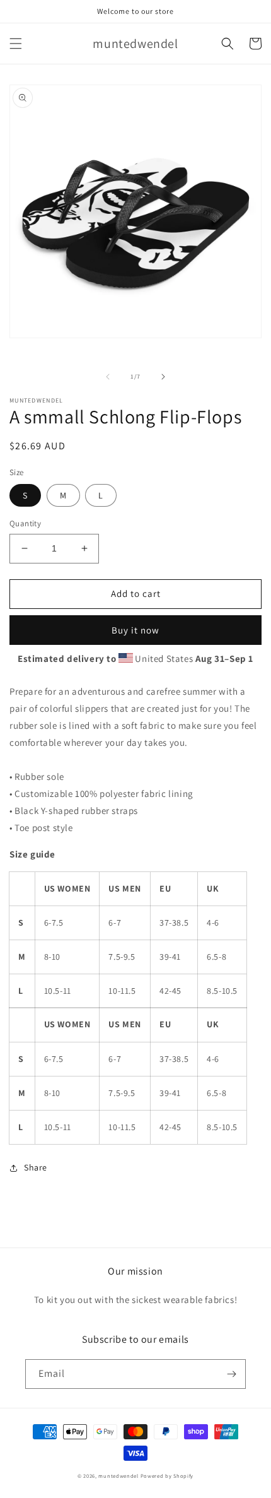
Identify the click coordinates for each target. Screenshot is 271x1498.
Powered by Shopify (167, 1475)
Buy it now (135, 630)
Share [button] (35, 1167)
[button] (16, 43)
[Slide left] (108, 377)
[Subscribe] (231, 1374)
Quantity (25, 523)
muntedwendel (118, 1475)
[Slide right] (163, 377)
